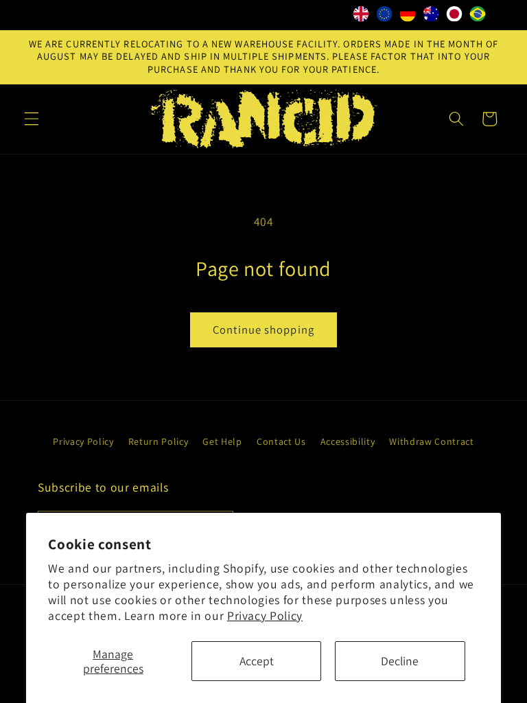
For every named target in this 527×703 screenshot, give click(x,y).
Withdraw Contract (431, 441)
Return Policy (158, 441)
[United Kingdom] (361, 17)
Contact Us (281, 441)
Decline (400, 661)
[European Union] (384, 17)
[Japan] (454, 17)
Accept (256, 661)
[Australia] (431, 17)
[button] (31, 118)
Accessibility (347, 441)
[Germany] (407, 17)
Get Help (222, 441)
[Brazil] (477, 17)
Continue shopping (263, 329)
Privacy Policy (265, 615)
